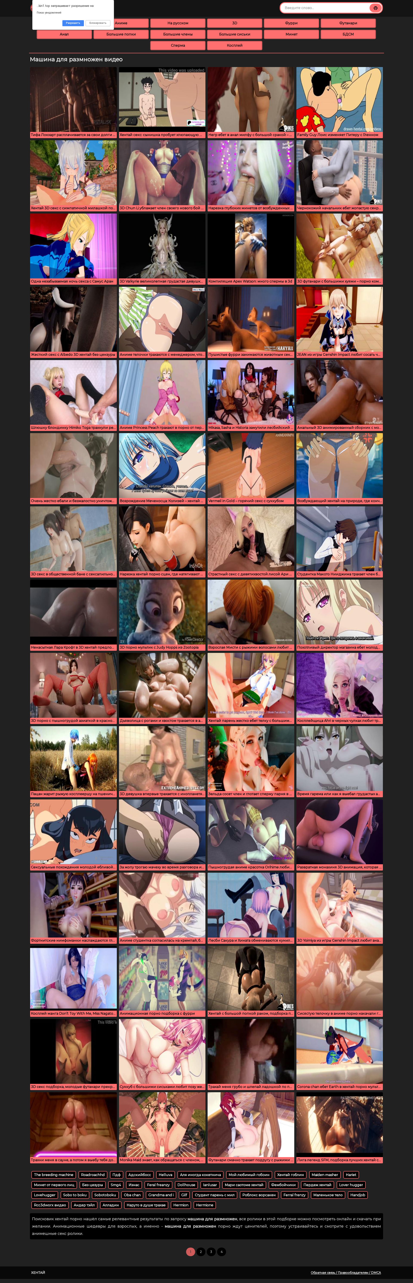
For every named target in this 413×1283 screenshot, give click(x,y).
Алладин (111, 1205)
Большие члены (178, 34)
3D (234, 23)
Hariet (351, 1175)
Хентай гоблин (290, 1175)
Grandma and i (161, 1195)
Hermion (180, 1205)
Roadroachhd (93, 1175)
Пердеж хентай (317, 1185)
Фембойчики (283, 1185)
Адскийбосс (139, 1175)
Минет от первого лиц (54, 1185)
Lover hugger (351, 1185)
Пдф (116, 1175)
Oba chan (132, 1195)
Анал (64, 34)
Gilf (184, 1195)
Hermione (204, 1205)
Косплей (235, 45)
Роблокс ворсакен (259, 1195)
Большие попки (121, 34)
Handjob (357, 1195)
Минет (291, 34)
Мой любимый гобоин (249, 1175)
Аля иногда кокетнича (200, 1175)
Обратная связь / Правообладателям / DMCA (346, 1273)
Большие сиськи (234, 34)
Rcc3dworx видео (50, 1205)
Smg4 (116, 1185)
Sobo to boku (75, 1195)
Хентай (38, 1273)
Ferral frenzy (295, 1195)
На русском (178, 23)
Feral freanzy (158, 1185)
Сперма (178, 45)
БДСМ (348, 34)
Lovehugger (44, 1195)
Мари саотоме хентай (244, 1185)
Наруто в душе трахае (146, 1205)
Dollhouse (186, 1185)
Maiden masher (325, 1175)
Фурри (291, 23)
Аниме (121, 23)
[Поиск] (376, 8)
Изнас (134, 1185)
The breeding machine (53, 1175)
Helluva (165, 1175)
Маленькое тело (328, 1195)
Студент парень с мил (215, 1195)
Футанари (348, 23)
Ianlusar (210, 1185)
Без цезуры (92, 1185)
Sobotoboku (105, 1195)
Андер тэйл (84, 1205)
